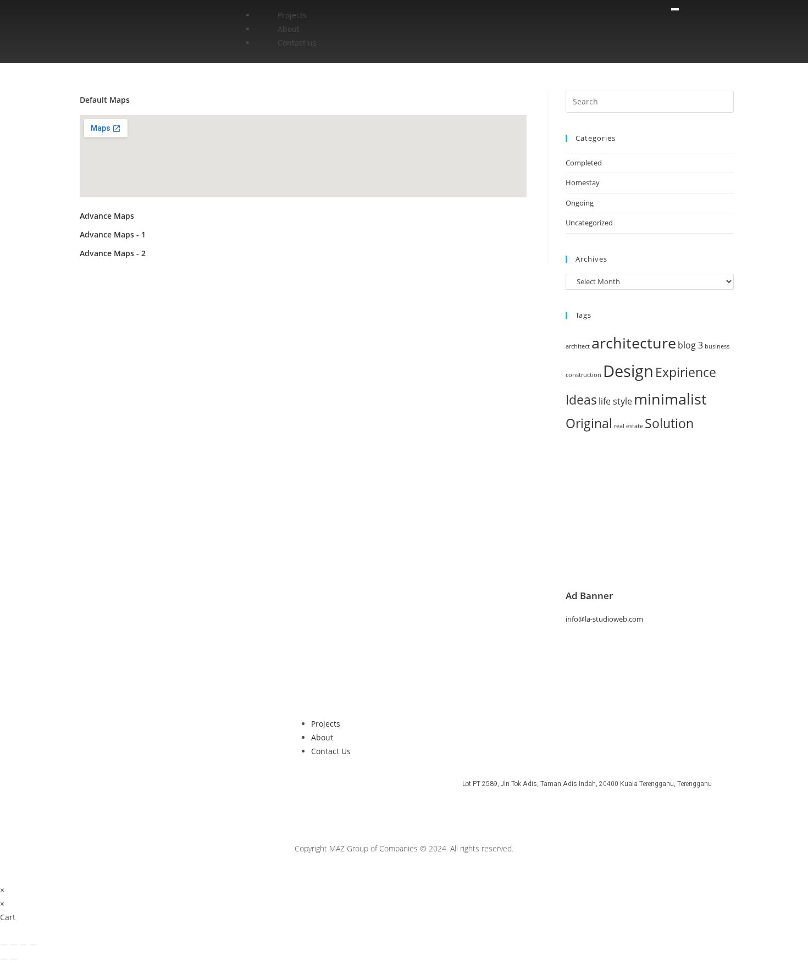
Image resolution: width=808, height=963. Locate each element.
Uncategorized (589, 223)
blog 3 (690, 345)
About (289, 29)
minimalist (670, 399)
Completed (584, 163)
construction (583, 375)
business (717, 346)
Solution (669, 423)
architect (578, 346)
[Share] (23, 945)
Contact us (297, 42)
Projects (292, 15)
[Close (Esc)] (33, 945)
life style (615, 401)
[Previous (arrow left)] (4, 959)
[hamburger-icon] (675, 9)
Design (628, 371)
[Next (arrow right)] (14, 959)
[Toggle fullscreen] (14, 945)
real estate (628, 426)
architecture (633, 343)
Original (589, 423)
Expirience (685, 372)
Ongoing (580, 203)
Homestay (583, 182)
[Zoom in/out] (4, 945)
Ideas (581, 399)
